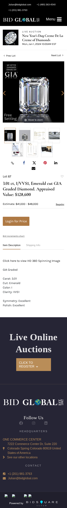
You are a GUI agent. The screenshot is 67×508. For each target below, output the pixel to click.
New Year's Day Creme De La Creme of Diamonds (42, 38)
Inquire (60, 204)
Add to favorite (62, 177)
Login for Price (16, 221)
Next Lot (56, 55)
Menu (51, 19)
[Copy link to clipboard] (12, 163)
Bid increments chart (14, 236)
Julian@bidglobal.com (23, 478)
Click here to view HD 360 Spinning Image (31, 261)
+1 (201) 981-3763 (20, 473)
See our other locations (22, 457)
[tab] (11, 247)
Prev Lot (10, 55)
